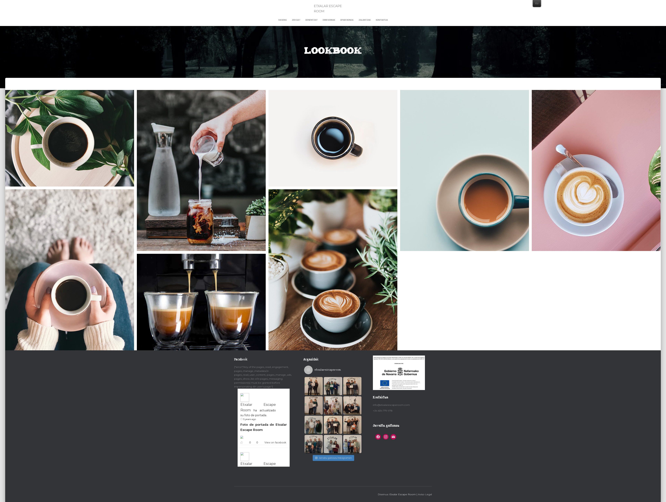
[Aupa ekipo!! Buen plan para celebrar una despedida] (333, 405)
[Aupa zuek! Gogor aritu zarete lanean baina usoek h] (314, 444)
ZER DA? (296, 20)
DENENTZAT (311, 20)
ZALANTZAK (365, 20)
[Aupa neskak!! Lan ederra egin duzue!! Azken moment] (314, 405)
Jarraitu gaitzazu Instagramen (335, 457)
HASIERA (282, 20)
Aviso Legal (425, 494)
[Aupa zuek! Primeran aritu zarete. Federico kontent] (352, 425)
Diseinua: (383, 494)
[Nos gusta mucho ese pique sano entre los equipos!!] (352, 386)
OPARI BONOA (346, 20)
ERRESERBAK (329, 20)
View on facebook (275, 442)
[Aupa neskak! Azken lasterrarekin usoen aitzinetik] (352, 405)
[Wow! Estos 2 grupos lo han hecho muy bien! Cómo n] (333, 425)
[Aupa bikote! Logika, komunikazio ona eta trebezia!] (314, 386)
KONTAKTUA (382, 20)
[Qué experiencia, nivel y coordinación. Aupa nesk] (333, 444)
